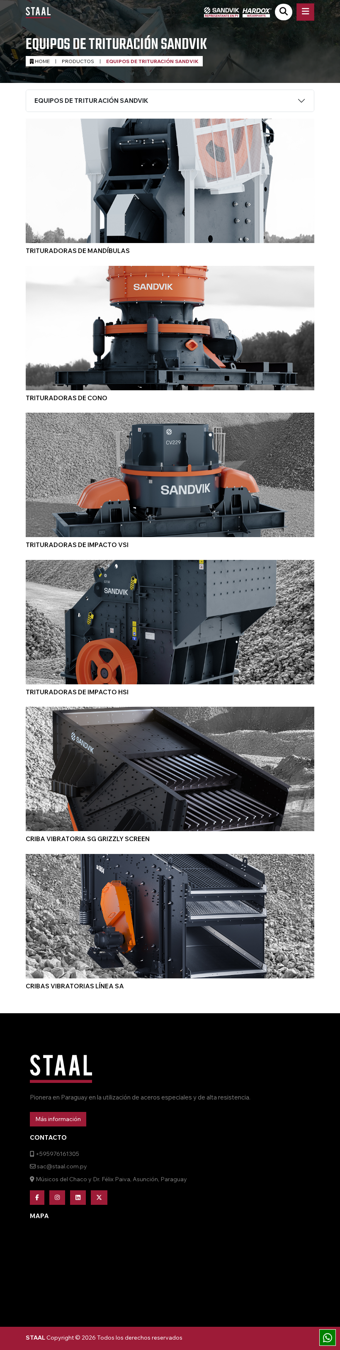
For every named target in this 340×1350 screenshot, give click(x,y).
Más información (58, 1119)
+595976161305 (56, 1154)
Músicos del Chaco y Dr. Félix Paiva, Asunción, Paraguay (110, 1179)
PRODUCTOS (78, 61)
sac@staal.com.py (61, 1166)
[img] (327, 1338)
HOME (42, 61)
